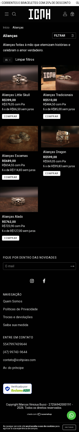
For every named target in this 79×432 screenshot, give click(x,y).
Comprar (10, 116)
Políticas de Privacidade (20, 309)
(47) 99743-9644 (15, 352)
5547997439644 (15, 344)
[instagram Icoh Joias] (32, 281)
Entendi (69, 427)
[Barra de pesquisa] (14, 14)
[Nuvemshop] (39, 414)
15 (6, 60)
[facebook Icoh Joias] (44, 281)
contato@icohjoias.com (19, 360)
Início (6, 27)
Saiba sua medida (15, 325)
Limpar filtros (24, 59)
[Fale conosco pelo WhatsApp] (71, 415)
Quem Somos (12, 301)
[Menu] (7, 14)
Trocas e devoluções (18, 317)
